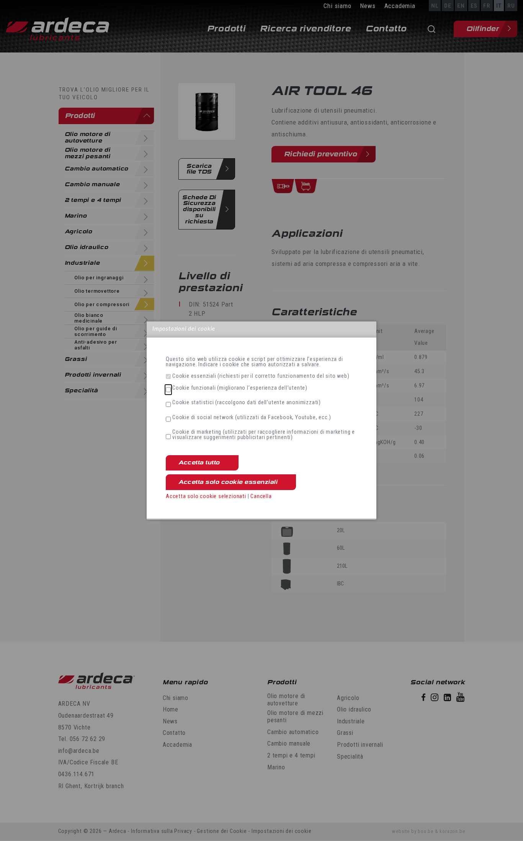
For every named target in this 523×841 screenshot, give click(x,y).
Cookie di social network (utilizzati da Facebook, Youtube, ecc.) (251, 417)
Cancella (260, 496)
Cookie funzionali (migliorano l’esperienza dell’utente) (239, 388)
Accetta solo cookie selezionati (206, 496)
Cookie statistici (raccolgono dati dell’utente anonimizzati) (246, 402)
